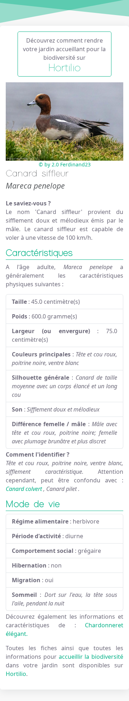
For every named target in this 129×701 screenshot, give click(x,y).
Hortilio (16, 674)
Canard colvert (24, 489)
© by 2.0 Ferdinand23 (65, 164)
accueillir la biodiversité (91, 657)
